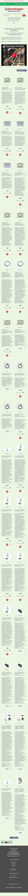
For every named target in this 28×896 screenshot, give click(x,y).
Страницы (3, 4)
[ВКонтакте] (2, 842)
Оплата (13, 863)
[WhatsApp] (10, 842)
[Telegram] (12, 842)
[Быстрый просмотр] (5, 85)
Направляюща (17, 13)
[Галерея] (7, 85)
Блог (13, 868)
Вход (17, 4)
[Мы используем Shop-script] (14, 891)
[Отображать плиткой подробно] (20, 70)
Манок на (12, 13)
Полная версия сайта (14, 884)
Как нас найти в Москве (14, 19)
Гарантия (13, 865)
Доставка (13, 862)
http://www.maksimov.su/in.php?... (14, 39)
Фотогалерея (13, 869)
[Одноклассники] (4, 842)
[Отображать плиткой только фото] (22, 70)
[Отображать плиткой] (18, 70)
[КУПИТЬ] (7, 112)
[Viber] (8, 842)
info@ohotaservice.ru (14, 21)
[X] (6, 842)
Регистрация (24, 4)
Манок (21, 13)
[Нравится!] (12, 112)
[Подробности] (9, 85)
